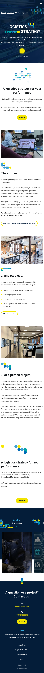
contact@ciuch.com (22, 606)
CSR (22, 659)
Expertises (10, 13)
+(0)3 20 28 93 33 (22, 615)
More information (9, 314)
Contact (22, 118)
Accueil (3, 13)
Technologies (22, 654)
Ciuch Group (22, 645)
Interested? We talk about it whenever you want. (19, 223)
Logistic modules (22, 650)
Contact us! (22, 500)
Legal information (22, 668)
